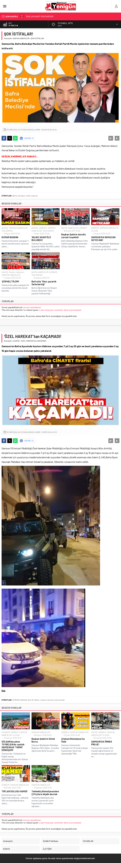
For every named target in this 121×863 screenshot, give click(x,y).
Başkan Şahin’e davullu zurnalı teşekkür (73, 236)
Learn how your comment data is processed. (60, 310)
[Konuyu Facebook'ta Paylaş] (4, 138)
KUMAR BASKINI (10, 237)
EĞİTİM (94, 732)
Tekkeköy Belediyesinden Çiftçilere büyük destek (45, 793)
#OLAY (31, 700)
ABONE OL (29, 138)
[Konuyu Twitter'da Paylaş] (9, 138)
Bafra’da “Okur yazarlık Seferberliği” (44, 283)
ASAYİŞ (5, 228)
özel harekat (59, 700)
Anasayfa (8, 38)
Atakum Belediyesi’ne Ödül (73, 740)
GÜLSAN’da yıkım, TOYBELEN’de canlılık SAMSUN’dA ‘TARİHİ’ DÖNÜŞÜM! (13, 745)
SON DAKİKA (7, 231)
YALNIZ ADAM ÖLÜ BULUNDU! (41, 238)
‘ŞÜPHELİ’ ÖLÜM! (10, 281)
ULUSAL (94, 231)
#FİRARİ (15, 700)
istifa (28, 196)
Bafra (14, 196)
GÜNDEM (43, 228)
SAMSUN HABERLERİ (18, 228)
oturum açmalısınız (32, 307)
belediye (21, 196)
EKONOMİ (6, 732)
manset (34, 196)
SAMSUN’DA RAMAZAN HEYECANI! (103, 238)
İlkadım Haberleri (16, 272)
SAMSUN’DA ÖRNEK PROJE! (101, 743)
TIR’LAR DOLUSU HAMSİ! (15, 791)
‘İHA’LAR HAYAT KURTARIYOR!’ (40, 16)
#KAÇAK (23, 700)
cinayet (43, 700)
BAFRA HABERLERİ (21, 38)
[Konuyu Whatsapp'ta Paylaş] (15, 138)
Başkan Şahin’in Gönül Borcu (43, 740)
